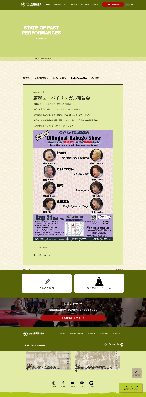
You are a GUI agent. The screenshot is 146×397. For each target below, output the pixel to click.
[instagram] (54, 383)
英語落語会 (27, 78)
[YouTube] (73, 383)
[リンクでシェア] (50, 255)
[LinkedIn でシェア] (45, 255)
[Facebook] (63, 383)
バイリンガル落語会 (59, 78)
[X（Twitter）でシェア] (40, 255)
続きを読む (95, 78)
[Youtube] (113, 344)
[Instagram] (105, 344)
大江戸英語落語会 (41, 78)
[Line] (117, 344)
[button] (74, 4)
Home (37, 58)
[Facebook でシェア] (34, 255)
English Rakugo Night (79, 78)
